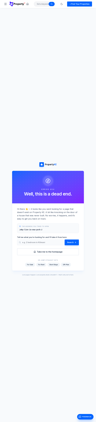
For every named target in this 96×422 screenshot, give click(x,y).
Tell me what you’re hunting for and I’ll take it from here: (42, 237)
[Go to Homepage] (27, 4)
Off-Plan (66, 265)
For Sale (30, 265)
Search (70, 242)
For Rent (41, 265)
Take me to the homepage (49, 252)
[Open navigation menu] (5, 4)
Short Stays (53, 265)
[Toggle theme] (61, 4)
